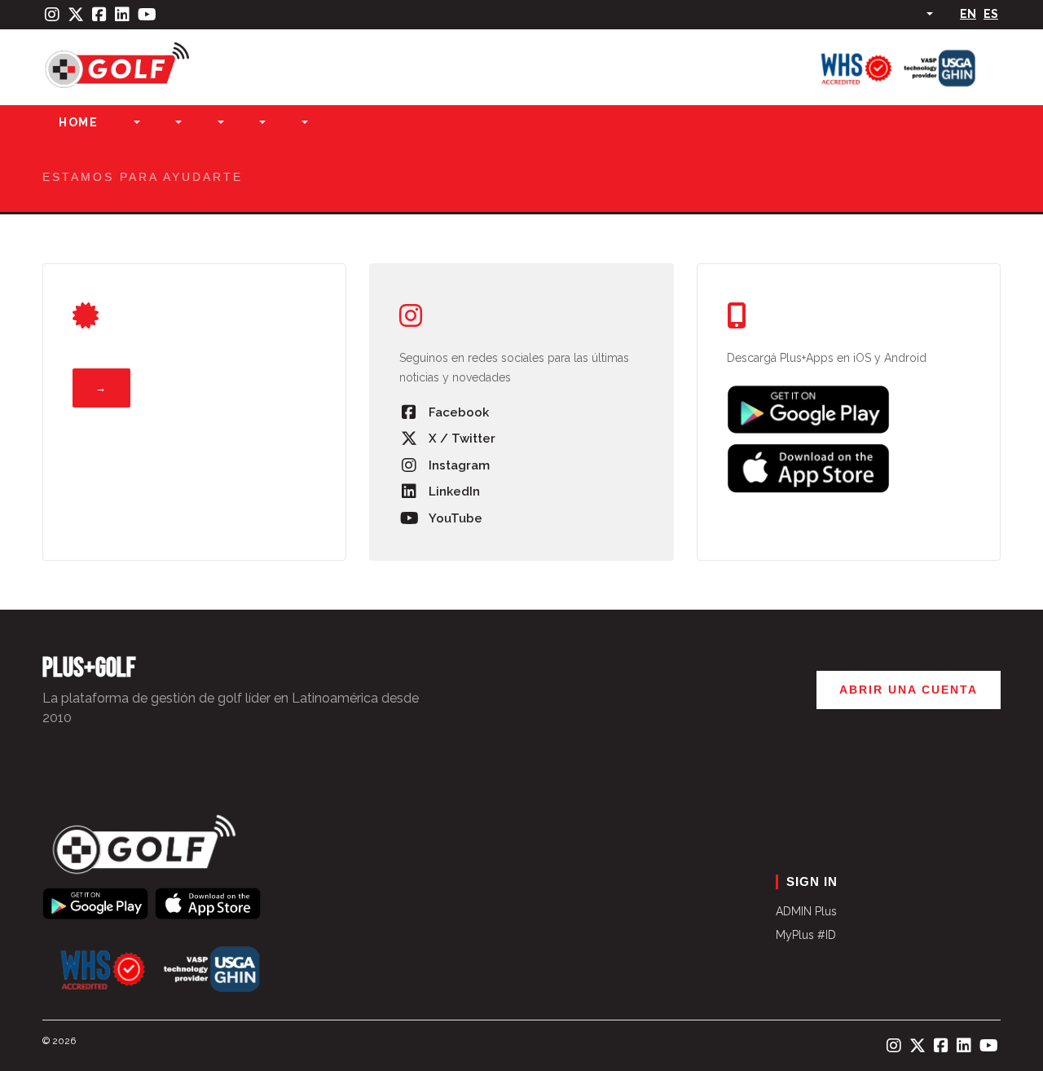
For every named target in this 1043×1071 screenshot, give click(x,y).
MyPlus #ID (806, 934)
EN (968, 13)
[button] (135, 123)
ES (991, 13)
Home (78, 122)
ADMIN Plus (806, 911)
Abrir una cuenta (908, 689)
